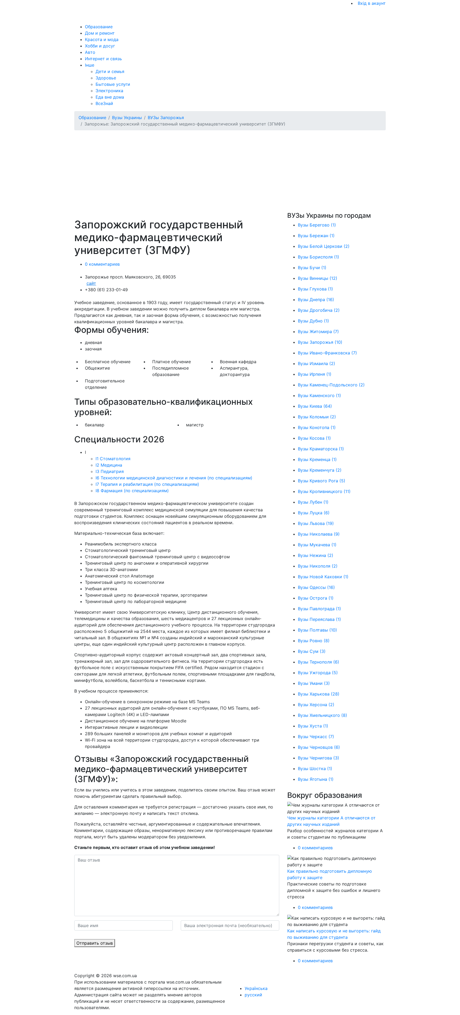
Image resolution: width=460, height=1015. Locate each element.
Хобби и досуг (100, 45)
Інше (89, 65)
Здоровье (106, 77)
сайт (91, 283)
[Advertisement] (234, 172)
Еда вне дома (110, 97)
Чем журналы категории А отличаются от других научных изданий (331, 821)
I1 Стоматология (113, 458)
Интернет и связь (103, 58)
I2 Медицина (109, 465)
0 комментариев (102, 264)
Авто (90, 52)
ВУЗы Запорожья (166, 117)
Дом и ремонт (100, 33)
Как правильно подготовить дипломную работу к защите (329, 874)
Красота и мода (101, 39)
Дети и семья (110, 71)
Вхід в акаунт (372, 3)
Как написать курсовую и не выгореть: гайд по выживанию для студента (334, 934)
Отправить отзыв (94, 943)
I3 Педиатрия (110, 471)
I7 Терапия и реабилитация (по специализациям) (147, 484)
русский (253, 994)
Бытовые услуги (113, 84)
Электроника (109, 90)
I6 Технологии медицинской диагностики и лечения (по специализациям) (174, 477)
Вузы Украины (127, 117)
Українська (256, 988)
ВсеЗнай (104, 103)
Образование (99, 26)
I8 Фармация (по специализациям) (132, 490)
